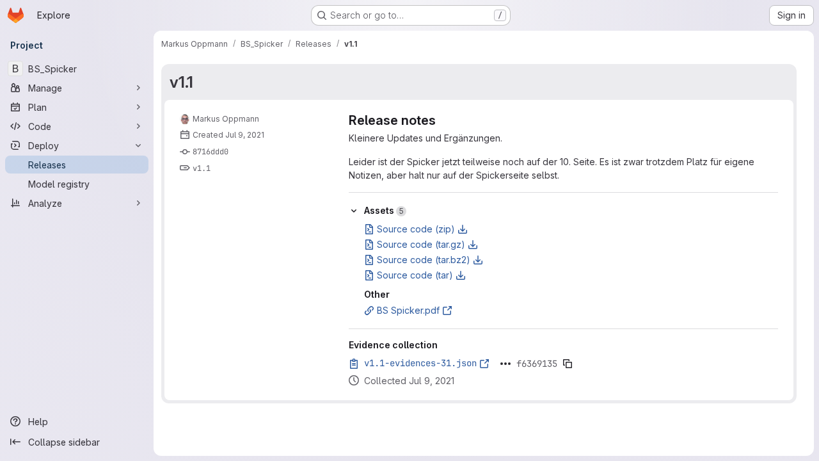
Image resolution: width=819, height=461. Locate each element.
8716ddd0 (210, 152)
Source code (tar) (415, 275)
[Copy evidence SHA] (567, 363)
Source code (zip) (416, 228)
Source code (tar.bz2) (423, 259)
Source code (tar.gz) (421, 244)
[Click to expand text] (505, 363)
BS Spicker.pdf (408, 310)
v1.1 (181, 82)
